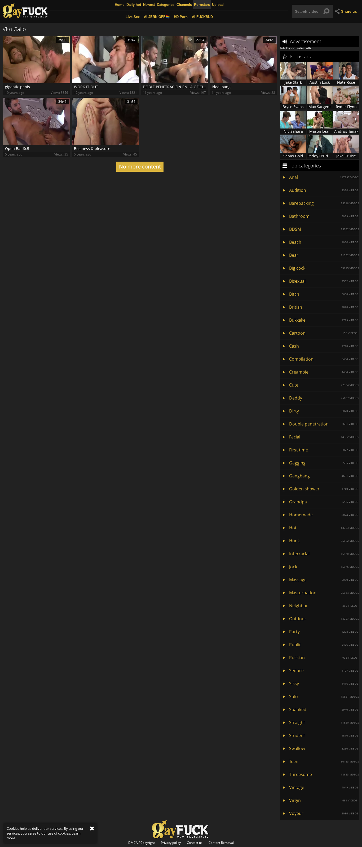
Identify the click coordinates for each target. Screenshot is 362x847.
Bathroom (323, 216)
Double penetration (323, 424)
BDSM (324, 229)
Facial (324, 437)
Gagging (323, 463)
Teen (324, 761)
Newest (149, 5)
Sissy (323, 683)
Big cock (324, 268)
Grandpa (323, 502)
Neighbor (323, 606)
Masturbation (324, 593)
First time (323, 450)
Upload (218, 5)
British (323, 307)
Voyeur (323, 813)
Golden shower (323, 489)
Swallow (323, 748)
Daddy (324, 398)
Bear (324, 255)
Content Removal (221, 842)
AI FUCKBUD (202, 17)
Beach (323, 242)
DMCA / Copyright (141, 842)
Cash (323, 346)
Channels (184, 5)
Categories (165, 5)
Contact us (194, 842)
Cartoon (323, 333)
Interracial (324, 554)
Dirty (323, 411)
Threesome (324, 774)
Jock (324, 567)
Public (323, 645)
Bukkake (323, 320)
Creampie (323, 372)
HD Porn (181, 17)
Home (119, 5)
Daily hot (133, 5)
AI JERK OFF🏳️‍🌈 (157, 17)
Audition (323, 190)
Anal (324, 177)
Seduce (323, 670)
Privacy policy (171, 842)
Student (323, 735)
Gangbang (323, 476)
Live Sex (133, 17)
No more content (140, 166)
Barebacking (324, 203)
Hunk (324, 541)
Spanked (323, 709)
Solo (324, 696)
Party (323, 632)
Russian (323, 657)
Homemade (323, 515)
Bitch (323, 294)
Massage (323, 580)
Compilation (323, 359)
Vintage (323, 787)
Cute (324, 385)
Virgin (323, 800)
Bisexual (323, 281)
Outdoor (324, 619)
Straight (324, 722)
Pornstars (202, 5)
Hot (324, 528)
